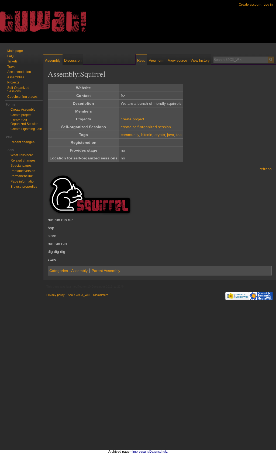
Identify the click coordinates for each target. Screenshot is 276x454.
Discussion (72, 60)
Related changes (23, 160)
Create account (250, 4)
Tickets (12, 61)
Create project (21, 115)
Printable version (23, 171)
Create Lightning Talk (26, 129)
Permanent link (22, 176)
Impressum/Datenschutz (150, 451)
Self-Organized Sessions (18, 89)
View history (200, 60)
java (170, 134)
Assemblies (15, 77)
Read (141, 60)
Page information (23, 181)
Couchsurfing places (22, 97)
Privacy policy (55, 294)
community (130, 134)
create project (132, 119)
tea (179, 134)
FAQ (10, 56)
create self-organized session (146, 127)
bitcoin (146, 134)
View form (156, 60)
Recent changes (22, 142)
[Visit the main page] (21, 21)
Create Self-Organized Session (25, 122)
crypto (159, 134)
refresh (266, 169)
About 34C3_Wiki (79, 294)
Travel (11, 67)
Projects (13, 82)
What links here (22, 155)
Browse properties (24, 186)
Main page (15, 51)
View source (177, 60)
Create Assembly (23, 109)
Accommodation (19, 72)
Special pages (21, 165)
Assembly (79, 270)
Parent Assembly (106, 270)
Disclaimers (100, 294)
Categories (58, 270)
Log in (268, 4)
